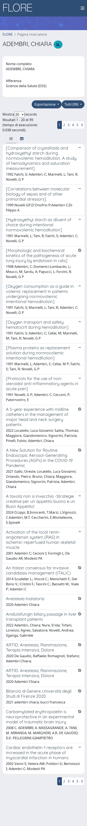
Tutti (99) (71, 104)
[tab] (11, 138)
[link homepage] (19, 8)
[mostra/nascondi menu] (82, 8)
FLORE (8, 34)
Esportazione (45, 104)
